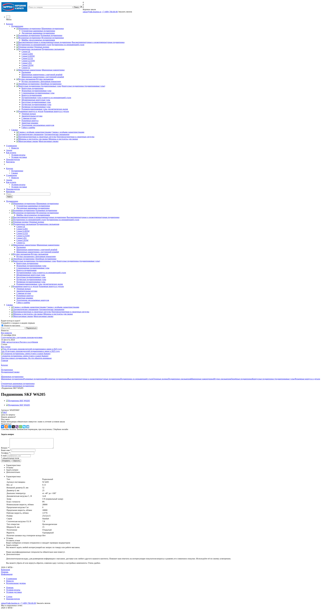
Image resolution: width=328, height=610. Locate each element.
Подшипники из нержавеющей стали (136, 379)
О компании (11, 146)
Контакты (10, 162)
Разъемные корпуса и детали (307, 379)
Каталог (9, 24)
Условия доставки (19, 157)
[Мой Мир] (9, 426)
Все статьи (5, 347)
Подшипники (17, 171)
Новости (15, 148)
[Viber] (16, 426)
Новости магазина (12, 325)
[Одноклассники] (6, 426)
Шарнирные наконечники (202, 379)
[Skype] (24, 426)
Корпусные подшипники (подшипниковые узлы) (273, 379)
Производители (13, 159)
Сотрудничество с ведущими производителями (21, 337)
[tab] (166, 465)
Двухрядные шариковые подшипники (17, 386)
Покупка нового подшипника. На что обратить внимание (26, 358)
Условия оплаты (18, 155)
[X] (13, 426)
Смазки (14, 173)
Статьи (9, 596)
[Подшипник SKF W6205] (18, 401)
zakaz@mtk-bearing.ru (92, 12)
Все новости (6, 333)
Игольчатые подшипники (56, 379)
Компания (5, 570)
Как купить (11, 152)
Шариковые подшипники (12, 379)
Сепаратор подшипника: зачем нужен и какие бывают (24, 356)
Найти (9, 197)
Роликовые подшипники (34, 379)
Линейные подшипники (241, 379)
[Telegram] (27, 426)
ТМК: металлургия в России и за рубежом (19, 342)
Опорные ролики (160, 379)
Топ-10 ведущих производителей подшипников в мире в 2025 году (30, 351)
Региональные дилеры (16, 583)
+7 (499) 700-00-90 (110, 12)
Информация (6, 574)
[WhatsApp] (20, 426)
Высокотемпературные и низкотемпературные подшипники (94, 379)
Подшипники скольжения (179, 379)
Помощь (4, 572)
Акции (9, 150)
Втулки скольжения (222, 379)
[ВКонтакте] (2, 426)
